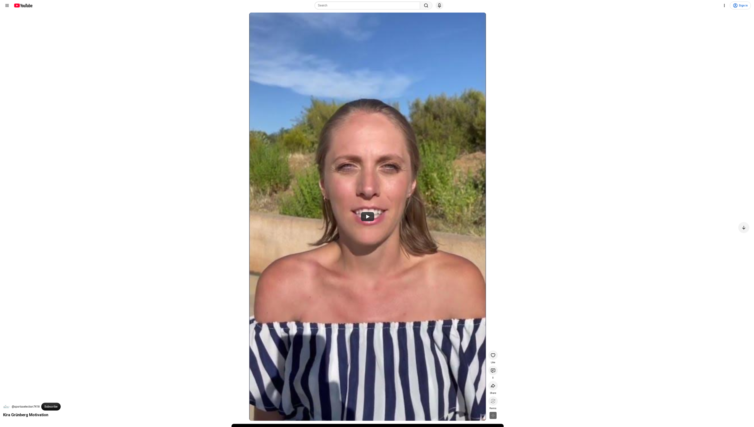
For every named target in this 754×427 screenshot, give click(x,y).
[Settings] (724, 5)
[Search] (426, 5)
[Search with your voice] (439, 5)
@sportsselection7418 (26, 406)
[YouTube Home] (23, 5)
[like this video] (493, 355)
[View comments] (493, 370)
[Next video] (743, 227)
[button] (6, 406)
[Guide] (7, 5)
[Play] (367, 216)
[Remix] (493, 401)
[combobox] (368, 5)
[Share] (493, 386)
